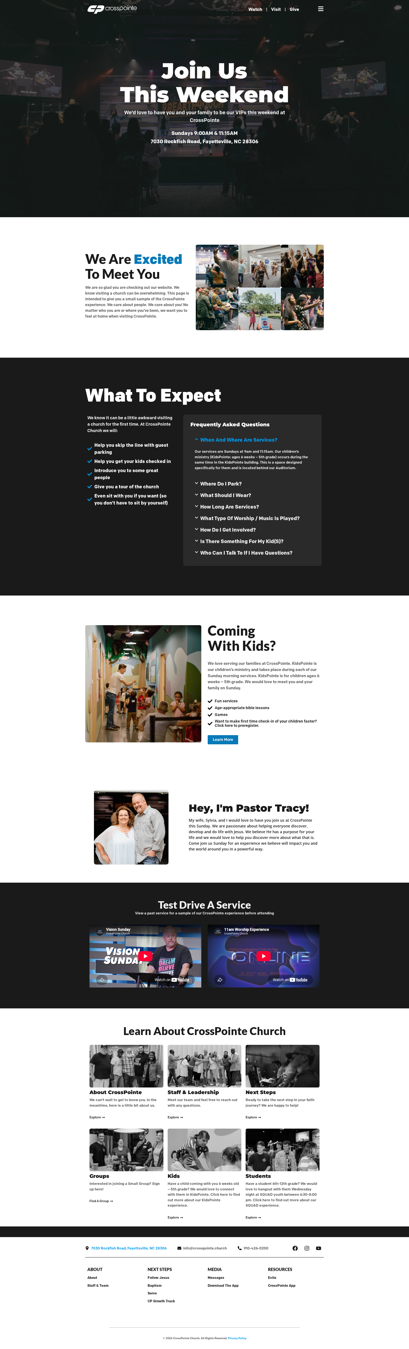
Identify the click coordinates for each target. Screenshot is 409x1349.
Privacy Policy (237, 1338)
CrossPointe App (281, 1285)
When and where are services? (238, 440)
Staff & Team (98, 1285)
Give (294, 9)
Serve (152, 1293)
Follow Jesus (158, 1277)
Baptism (155, 1285)
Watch (255, 9)
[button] (252, 440)
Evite (272, 1277)
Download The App (223, 1285)
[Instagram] (306, 1248)
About (92, 1277)
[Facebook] (295, 1248)
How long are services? (229, 507)
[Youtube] (318, 1248)
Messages (216, 1277)
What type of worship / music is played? (250, 518)
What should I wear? (225, 495)
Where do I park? (221, 484)
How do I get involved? (228, 530)
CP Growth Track (161, 1301)
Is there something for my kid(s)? (242, 541)
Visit (276, 9)
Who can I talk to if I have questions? (246, 553)
